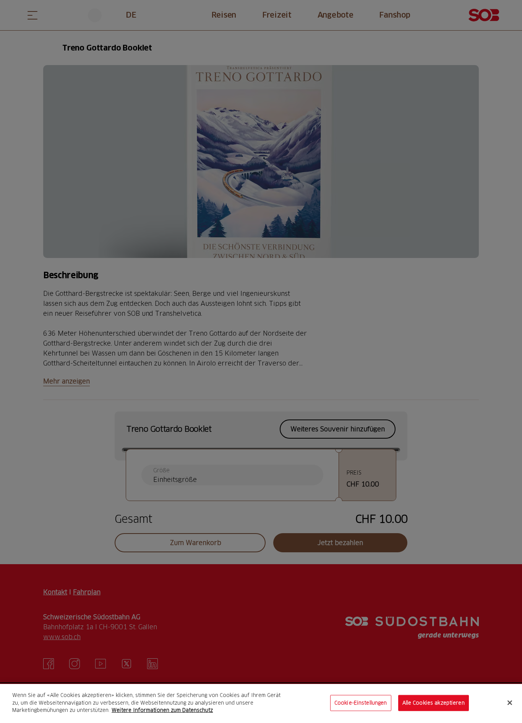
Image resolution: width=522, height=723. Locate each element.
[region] (261, 703)
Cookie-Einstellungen (360, 702)
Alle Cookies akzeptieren (433, 702)
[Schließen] (509, 702)
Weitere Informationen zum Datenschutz (162, 710)
